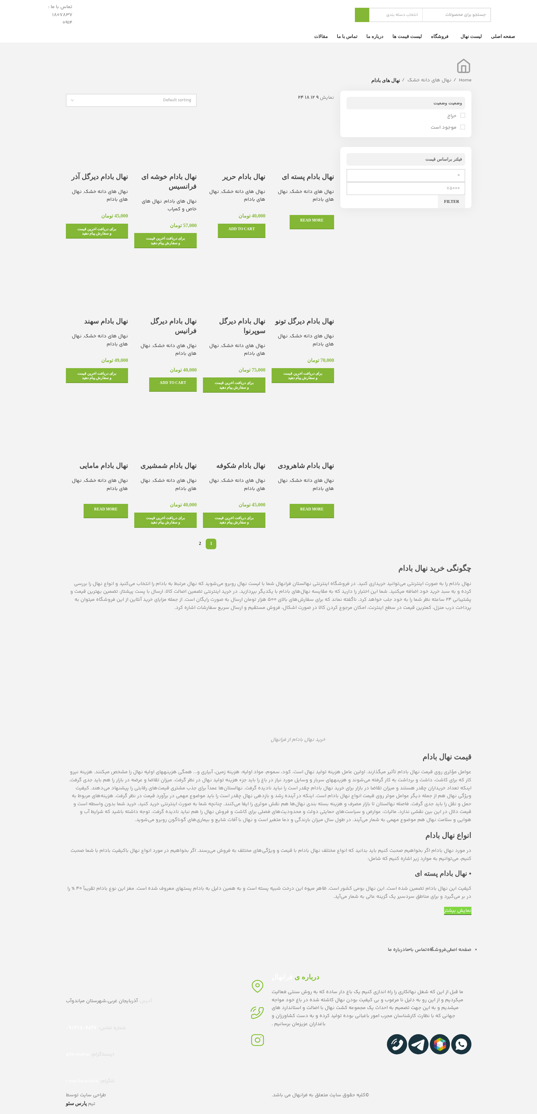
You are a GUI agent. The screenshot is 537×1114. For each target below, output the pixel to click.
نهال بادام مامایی (104, 465)
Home (464, 80)
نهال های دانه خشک (429, 80)
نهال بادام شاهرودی (306, 465)
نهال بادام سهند (106, 321)
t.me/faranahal (82, 1081)
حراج (452, 116)
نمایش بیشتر (457, 911)
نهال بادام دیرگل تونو (304, 321)
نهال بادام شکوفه (240, 465)
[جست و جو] (362, 15)
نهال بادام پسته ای (308, 176)
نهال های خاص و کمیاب (169, 205)
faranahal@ (78, 1054)
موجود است (444, 127)
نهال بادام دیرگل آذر (99, 176)
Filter (451, 201)
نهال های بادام (180, 201)
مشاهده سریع (326, 164)
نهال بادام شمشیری (168, 465)
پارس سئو (76, 1103)
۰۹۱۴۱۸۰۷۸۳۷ (81, 1027)
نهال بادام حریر (244, 176)
